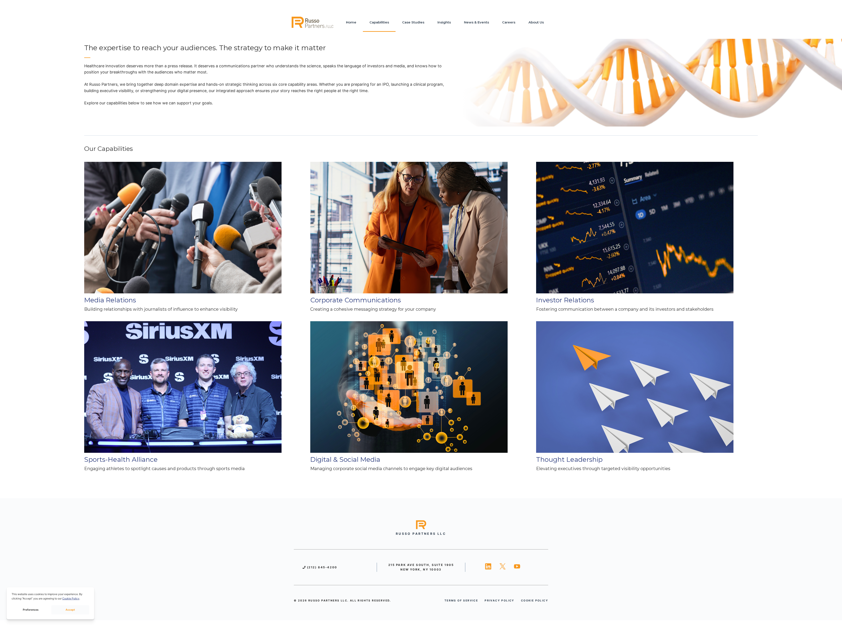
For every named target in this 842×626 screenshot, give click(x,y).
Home (351, 22)
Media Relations (110, 300)
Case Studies (413, 22)
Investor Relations (565, 300)
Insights (444, 22)
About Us (536, 22)
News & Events (476, 22)
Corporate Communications (355, 300)
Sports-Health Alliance (121, 459)
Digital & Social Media (345, 459)
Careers (508, 22)
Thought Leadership (569, 459)
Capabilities (379, 22)
